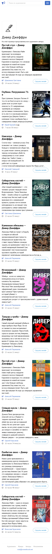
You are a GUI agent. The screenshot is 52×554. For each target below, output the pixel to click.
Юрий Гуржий (10, 125)
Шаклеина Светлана (13, 80)
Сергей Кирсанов (11, 440)
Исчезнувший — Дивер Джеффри (14, 271)
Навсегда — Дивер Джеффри (12, 137)
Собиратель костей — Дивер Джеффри (13, 182)
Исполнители (38, 546)
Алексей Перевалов (12, 258)
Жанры (20, 546)
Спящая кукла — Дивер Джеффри (14, 409)
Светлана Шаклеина (13, 213)
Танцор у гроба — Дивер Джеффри (15, 318)
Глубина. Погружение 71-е (15, 93)
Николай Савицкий (12, 169)
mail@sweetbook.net (25, 549)
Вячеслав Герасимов (13, 529)
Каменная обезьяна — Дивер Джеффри (14, 227)
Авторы (28, 546)
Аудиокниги (11, 546)
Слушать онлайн (40, 81)
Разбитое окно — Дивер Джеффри (15, 453)
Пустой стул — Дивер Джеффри (13, 46)
